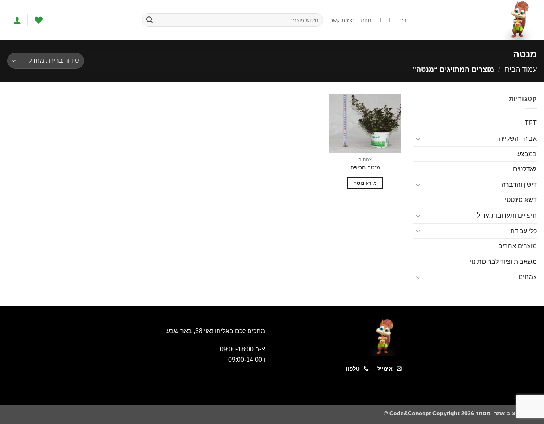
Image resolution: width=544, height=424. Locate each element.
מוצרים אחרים (517, 246)
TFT (531, 123)
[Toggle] (418, 138)
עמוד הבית (521, 69)
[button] (17, 20)
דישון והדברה (519, 184)
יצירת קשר (342, 20)
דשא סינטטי (521, 199)
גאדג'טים (525, 169)
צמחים (528, 276)
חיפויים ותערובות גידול (507, 215)
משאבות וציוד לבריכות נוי (503, 261)
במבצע (527, 154)
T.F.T (385, 20)
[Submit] (149, 20)
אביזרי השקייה (518, 138)
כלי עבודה (524, 231)
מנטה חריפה (365, 167)
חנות (366, 20)
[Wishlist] (39, 20)
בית (402, 20)
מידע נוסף (365, 183)
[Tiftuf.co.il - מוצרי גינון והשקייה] (478, 20)
